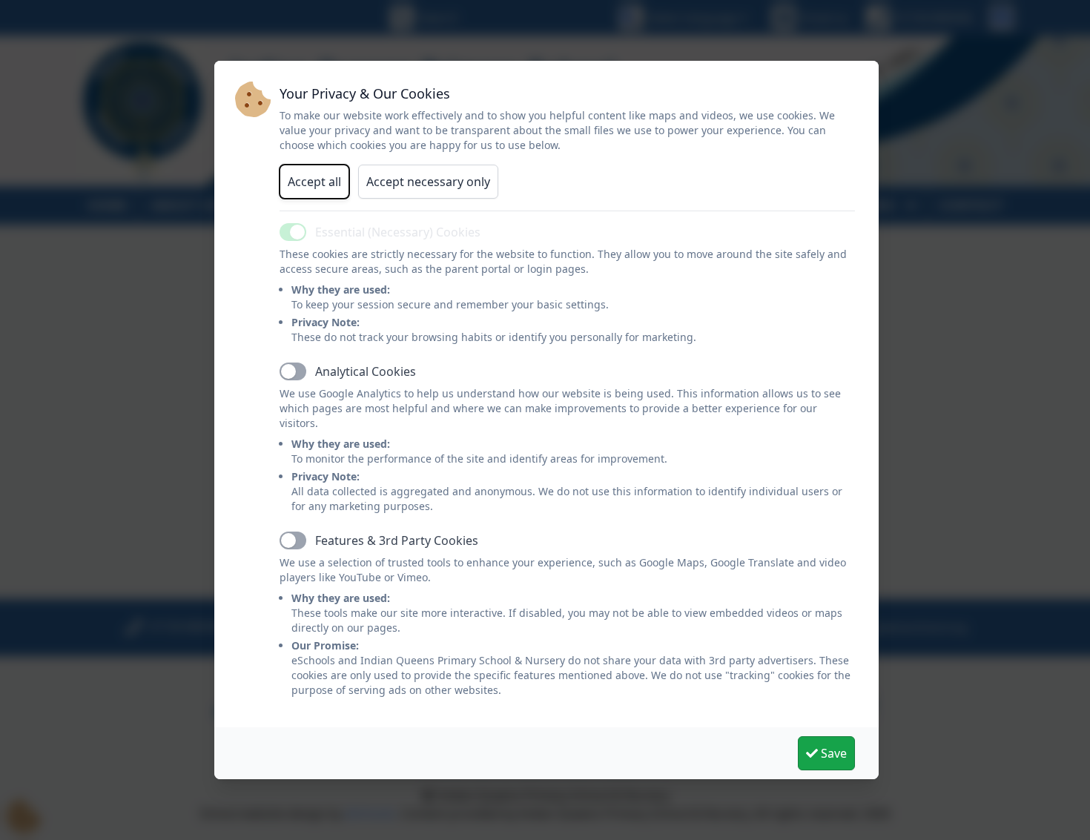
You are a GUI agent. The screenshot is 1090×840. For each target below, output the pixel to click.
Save (832, 753)
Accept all (314, 181)
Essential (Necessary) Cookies (397, 232)
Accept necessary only (428, 181)
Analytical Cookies (365, 371)
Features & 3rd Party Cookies (396, 540)
